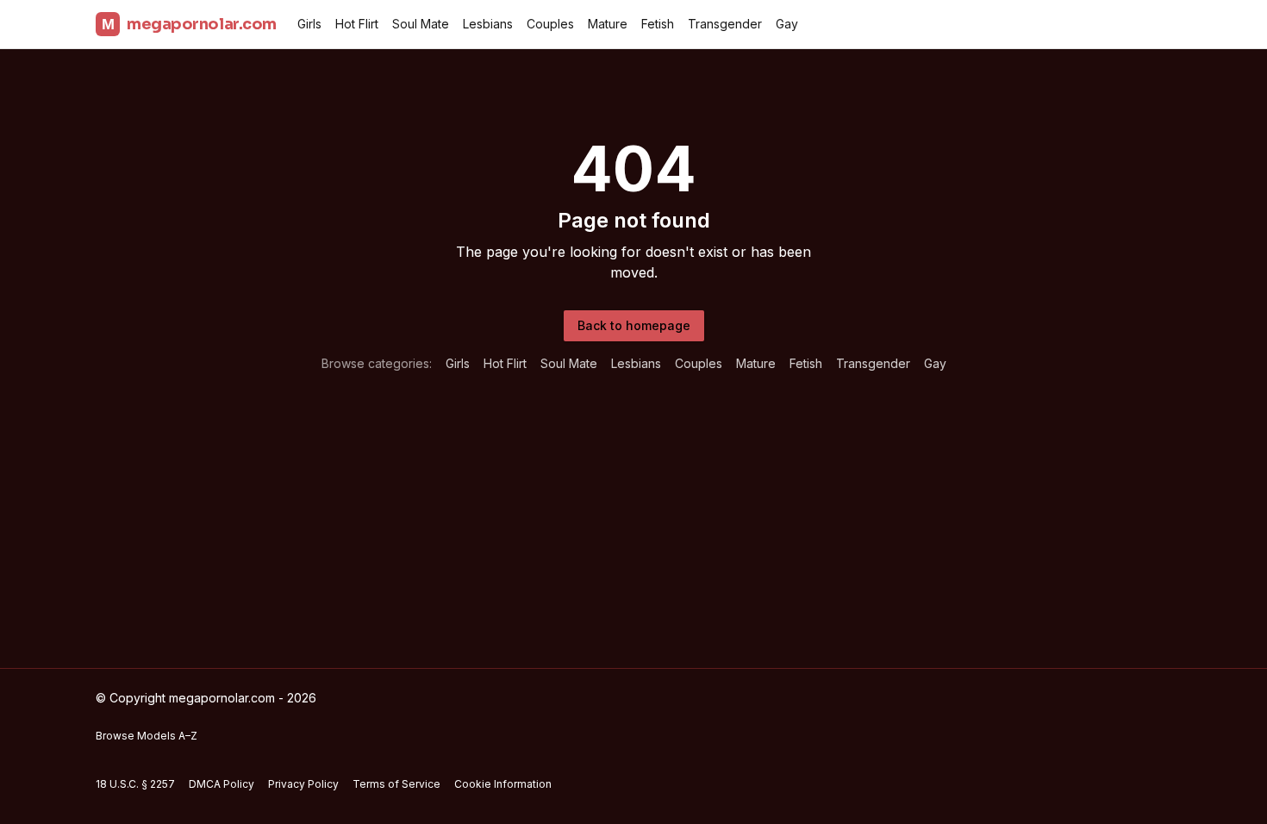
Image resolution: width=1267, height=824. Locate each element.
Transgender (725, 23)
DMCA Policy (221, 783)
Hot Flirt (356, 23)
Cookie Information (503, 783)
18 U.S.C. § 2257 (135, 783)
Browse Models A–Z (146, 735)
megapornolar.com (189, 24)
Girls (309, 23)
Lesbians (488, 23)
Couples (550, 23)
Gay (787, 23)
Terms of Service (396, 783)
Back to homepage (633, 325)
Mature (607, 23)
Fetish (657, 23)
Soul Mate (420, 23)
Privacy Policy (303, 783)
